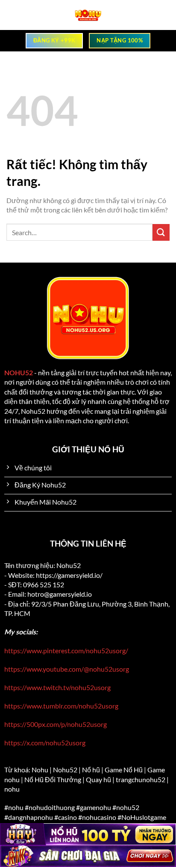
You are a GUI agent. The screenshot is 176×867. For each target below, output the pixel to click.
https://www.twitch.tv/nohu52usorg (57, 687)
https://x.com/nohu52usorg (44, 742)
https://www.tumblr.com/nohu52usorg (61, 706)
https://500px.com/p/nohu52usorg (55, 724)
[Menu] (12, 15)
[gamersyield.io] (88, 15)
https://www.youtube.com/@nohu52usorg (66, 669)
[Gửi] (161, 232)
